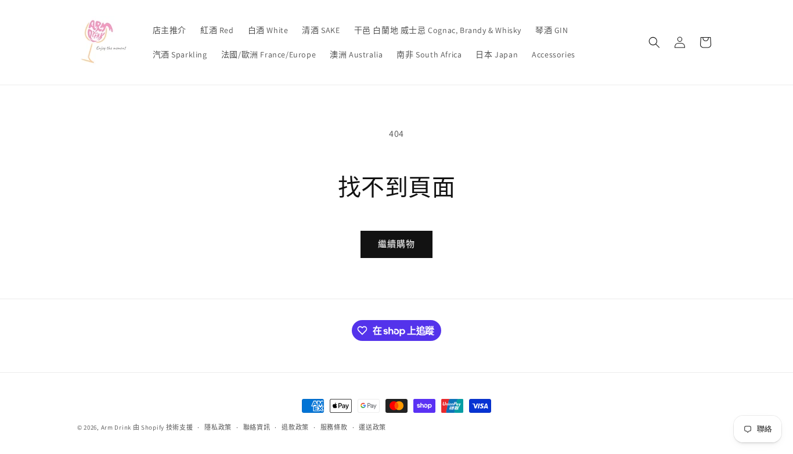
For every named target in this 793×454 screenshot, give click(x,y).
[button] (654, 42)
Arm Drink (116, 427)
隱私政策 (218, 427)
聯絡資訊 (257, 427)
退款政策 (295, 427)
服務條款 (334, 427)
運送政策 (372, 427)
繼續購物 (396, 243)
